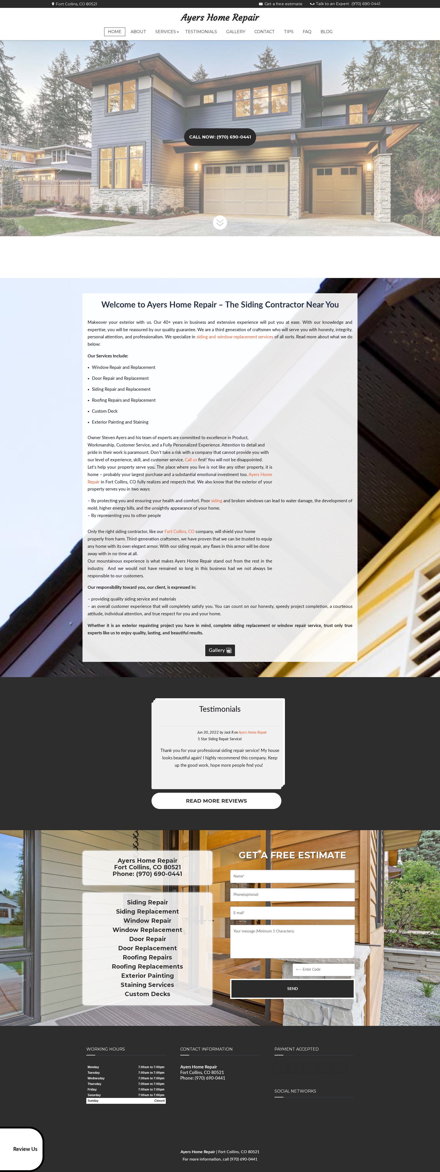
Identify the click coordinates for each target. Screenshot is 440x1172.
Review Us (25, 1149)
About (138, 31)
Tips (289, 31)
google (278, 1110)
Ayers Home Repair (220, 17)
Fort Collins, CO (179, 531)
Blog (327, 31)
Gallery (235, 31)
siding (216, 501)
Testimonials (201, 31)
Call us (190, 460)
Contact (264, 31)
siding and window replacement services (235, 337)
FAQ (307, 31)
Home (114, 31)
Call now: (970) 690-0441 (220, 136)
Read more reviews (216, 801)
